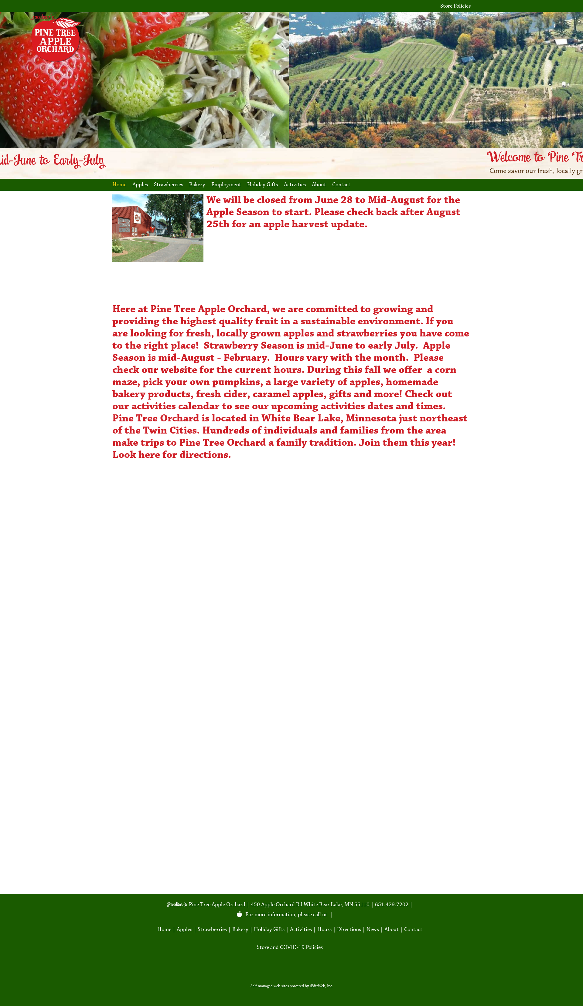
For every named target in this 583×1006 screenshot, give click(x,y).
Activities (295, 184)
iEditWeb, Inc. (321, 986)
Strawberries (168, 184)
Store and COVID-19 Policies (290, 947)
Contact (341, 184)
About (319, 184)
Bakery (197, 184)
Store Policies (455, 5)
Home (119, 184)
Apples (140, 184)
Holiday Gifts (262, 184)
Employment (226, 184)
